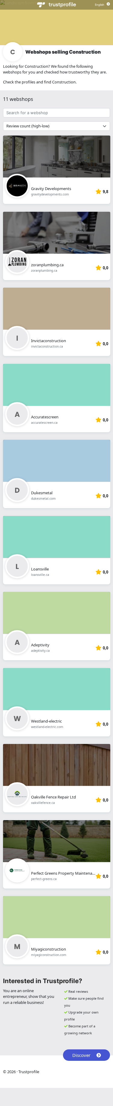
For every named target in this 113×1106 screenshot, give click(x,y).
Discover (81, 1055)
